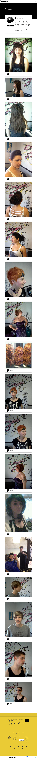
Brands (8, 739)
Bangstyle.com (15, 738)
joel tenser (19, 18)
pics (8, 35)
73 (23, 21)
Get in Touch (27, 720)
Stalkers (16, 22)
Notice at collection (12, 757)
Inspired (27, 22)
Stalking (20, 22)
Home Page (9, 737)
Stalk (11, 25)
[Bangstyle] (4, 1)
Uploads (24, 22)
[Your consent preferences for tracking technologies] (35, 757)
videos (21, 35)
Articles (9, 738)
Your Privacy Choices (22, 756)
